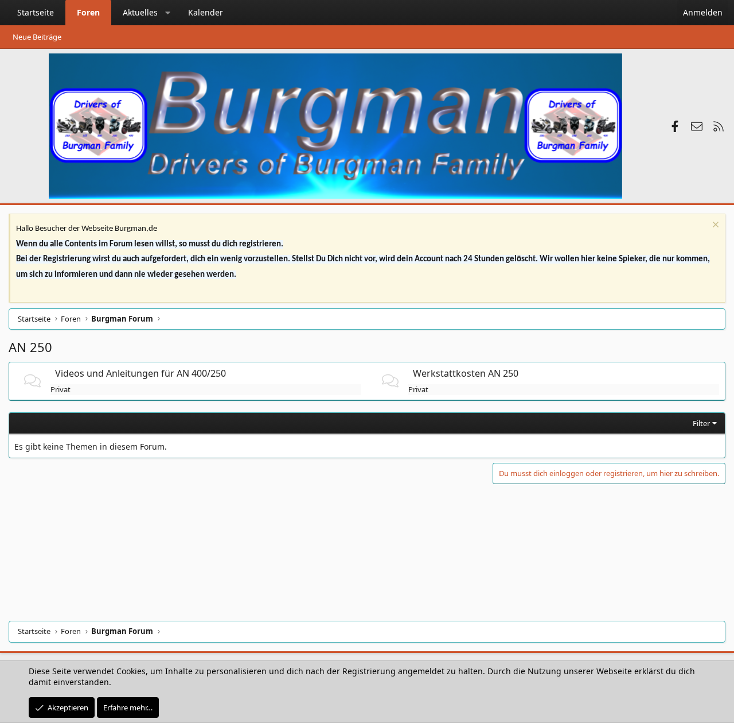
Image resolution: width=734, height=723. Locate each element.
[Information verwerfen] (714, 226)
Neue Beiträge (37, 37)
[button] (168, 12)
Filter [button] (701, 423)
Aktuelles (140, 12)
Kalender (205, 12)
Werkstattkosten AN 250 (465, 373)
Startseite (35, 12)
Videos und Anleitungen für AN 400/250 (140, 373)
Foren (88, 12)
